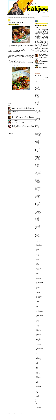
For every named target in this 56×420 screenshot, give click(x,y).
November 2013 (37, 198)
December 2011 (37, 225)
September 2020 (37, 136)
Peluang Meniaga (38, 358)
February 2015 (37, 181)
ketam (36, 307)
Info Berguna (46, 36)
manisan (37, 340)
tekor (36, 391)
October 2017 (37, 148)
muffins (47, 50)
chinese (37, 267)
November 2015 (37, 171)
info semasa (37, 293)
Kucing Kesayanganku (44, 45)
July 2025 (36, 90)
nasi (36, 353)
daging (43, 33)
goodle (37, 408)
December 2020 (37, 133)
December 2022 (37, 109)
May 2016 (36, 164)
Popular (37, 25)
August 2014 (36, 188)
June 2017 (36, 150)
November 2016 (37, 158)
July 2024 (36, 95)
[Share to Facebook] (10, 103)
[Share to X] (9, 103)
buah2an (43, 44)
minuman (37, 350)
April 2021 (36, 128)
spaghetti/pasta (45, 46)
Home (36, 403)
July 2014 (36, 189)
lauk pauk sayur (38, 331)
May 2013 (36, 205)
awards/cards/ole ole (38, 47)
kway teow (37, 325)
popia (36, 364)
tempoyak (39, 48)
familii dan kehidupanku (39, 282)
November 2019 (37, 143)
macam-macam (38, 339)
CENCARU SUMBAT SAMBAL (15, 120)
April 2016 (36, 165)
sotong (40, 44)
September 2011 (37, 228)
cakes (46, 44)
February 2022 (37, 118)
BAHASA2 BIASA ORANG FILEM (43, 54)
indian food (37, 288)
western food (46, 42)
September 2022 (37, 111)
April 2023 (36, 104)
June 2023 (36, 102)
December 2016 (37, 157)
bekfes (37, 250)
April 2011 (36, 234)
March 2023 (36, 105)
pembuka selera (45, 47)
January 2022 (37, 119)
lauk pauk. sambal (38, 335)
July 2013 (36, 203)
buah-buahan (37, 258)
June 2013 (36, 204)
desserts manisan (38, 278)
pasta (36, 357)
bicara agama (43, 41)
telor (46, 39)
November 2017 (37, 147)
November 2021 (37, 121)
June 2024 (36, 96)
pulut (36, 368)
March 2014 (36, 194)
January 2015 (37, 182)
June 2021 (36, 126)
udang (42, 39)
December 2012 (37, 211)
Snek (39, 40)
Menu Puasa (37, 45)
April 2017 (36, 152)
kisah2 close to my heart (41, 31)
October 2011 (37, 227)
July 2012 (36, 217)
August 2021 (36, 125)
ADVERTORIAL (38, 241)
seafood (37, 378)
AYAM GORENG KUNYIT (15, 22)
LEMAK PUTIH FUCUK (15, 106)
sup (43, 43)
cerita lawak (37, 264)
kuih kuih (37, 321)
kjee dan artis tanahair (44, 40)
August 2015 (36, 174)
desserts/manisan (38, 35)
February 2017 (37, 155)
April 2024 (36, 97)
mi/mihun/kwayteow (40, 38)
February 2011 (37, 236)
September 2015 (37, 173)
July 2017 (36, 149)
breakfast (42, 37)
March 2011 (36, 235)
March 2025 (36, 93)
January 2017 (37, 156)
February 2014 (37, 195)
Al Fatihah (46, 37)
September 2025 (37, 89)
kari (37, 41)
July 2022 (36, 113)
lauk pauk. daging (38, 334)
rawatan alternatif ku (44, 48)
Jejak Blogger (37, 297)
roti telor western (38, 373)
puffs (36, 48)
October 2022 (37, 110)
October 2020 (37, 135)
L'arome (37, 326)
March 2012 (36, 221)
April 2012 (36, 220)
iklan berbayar (38, 287)
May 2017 (36, 151)
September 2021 (37, 124)
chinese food (37, 33)
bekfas (37, 249)
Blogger (43, 79)
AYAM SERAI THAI (14, 115)
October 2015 (37, 172)
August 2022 (36, 112)
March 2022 (36, 117)
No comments (17, 24)
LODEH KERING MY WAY (15, 124)
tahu (39, 49)
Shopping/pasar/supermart (38, 51)
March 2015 (36, 180)
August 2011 (36, 229)
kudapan (37, 320)
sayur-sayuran (42, 34)
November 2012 (37, 212)
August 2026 (37, 82)
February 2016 (37, 167)
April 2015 (36, 179)
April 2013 (36, 206)
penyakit (40, 50)
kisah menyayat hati (39, 43)
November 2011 (37, 226)
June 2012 (36, 218)
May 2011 (36, 233)
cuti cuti (36, 49)
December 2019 (37, 142)
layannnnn (37, 42)
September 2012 (37, 214)
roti (35, 40)
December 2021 (37, 120)
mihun (36, 349)
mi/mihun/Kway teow (39, 345)
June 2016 (36, 163)
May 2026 (36, 86)
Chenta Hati (43, 50)
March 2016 (36, 166)
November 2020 (37, 134)
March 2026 (36, 88)
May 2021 (36, 127)
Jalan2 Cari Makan (40, 34)
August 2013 (36, 202)
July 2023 (36, 101)
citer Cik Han (36, 50)
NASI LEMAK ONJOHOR (15, 111)
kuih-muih (37, 324)
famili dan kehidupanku (43, 39)
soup (36, 383)
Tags (40, 25)
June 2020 (36, 140)
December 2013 (37, 197)
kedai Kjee (41, 42)
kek (36, 305)
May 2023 (36, 103)
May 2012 (36, 219)
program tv (37, 39)
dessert (37, 274)
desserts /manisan (38, 277)
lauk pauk (37, 29)
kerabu (44, 51)
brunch (37, 255)
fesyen (37, 283)
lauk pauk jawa (43, 32)
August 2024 (37, 94)
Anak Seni (40, 30)
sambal (38, 37)
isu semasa (45, 29)
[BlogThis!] (8, 103)
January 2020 (37, 141)
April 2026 (36, 87)
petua (36, 362)
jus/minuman (37, 46)
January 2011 (36, 237)
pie (40, 46)
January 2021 (37, 132)
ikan (47, 33)
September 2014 (37, 187)
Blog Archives (44, 25)
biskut (46, 43)
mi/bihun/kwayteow (38, 344)
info (36, 291)
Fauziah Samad (11, 24)
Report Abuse (38, 399)
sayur (37, 44)
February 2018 (37, 144)
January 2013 (37, 210)
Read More (15, 113)
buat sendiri (37, 260)
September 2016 (37, 159)
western (37, 396)
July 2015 (36, 175)
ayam (46, 31)
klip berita (46, 34)
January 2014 (37, 196)
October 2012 (37, 213)
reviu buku (37, 371)
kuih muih (37, 32)
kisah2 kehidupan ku (38, 312)
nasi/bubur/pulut (38, 36)
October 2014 (37, 186)
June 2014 (36, 190)
